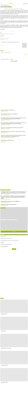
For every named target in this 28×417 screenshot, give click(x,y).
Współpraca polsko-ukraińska (9, 219)
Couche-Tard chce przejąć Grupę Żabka (7, 140)
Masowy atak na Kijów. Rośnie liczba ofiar (8, 110)
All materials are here (14, 231)
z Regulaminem (11, 59)
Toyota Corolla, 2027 (4, 365)
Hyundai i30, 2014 (4, 313)
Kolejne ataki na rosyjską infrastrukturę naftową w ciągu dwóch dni (12, 127)
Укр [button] (25, 3)
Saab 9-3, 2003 (3, 331)
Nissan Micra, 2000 (4, 382)
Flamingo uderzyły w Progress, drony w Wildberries (10, 201)
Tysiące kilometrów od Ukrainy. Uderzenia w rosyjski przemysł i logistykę (13, 131)
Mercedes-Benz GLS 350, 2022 (6, 348)
